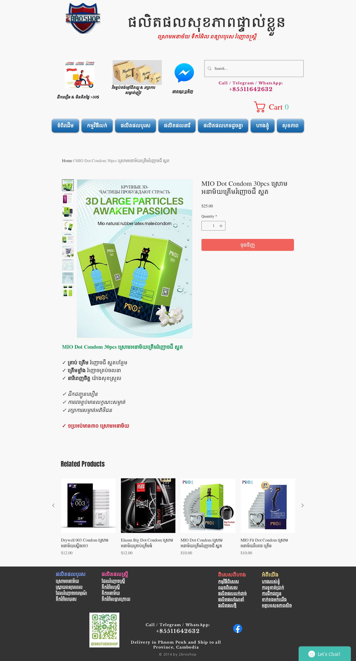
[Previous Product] (53, 505)
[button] (274, 106)
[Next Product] (302, 505)
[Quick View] (88, 505)
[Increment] (221, 225)
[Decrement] (205, 225)
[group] (178, 520)
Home (67, 160)
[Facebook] (238, 628)
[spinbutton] (213, 225)
